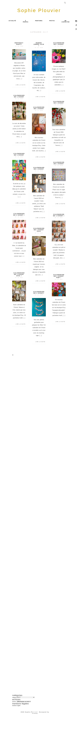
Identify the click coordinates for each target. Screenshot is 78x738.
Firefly (35, 713)
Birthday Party (19, 43)
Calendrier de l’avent (19, 96)
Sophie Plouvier (31, 712)
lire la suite (20, 84)
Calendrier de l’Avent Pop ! (58, 276)
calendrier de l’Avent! (38, 292)
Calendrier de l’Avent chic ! (19, 274)
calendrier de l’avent (19, 154)
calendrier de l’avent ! (19, 214)
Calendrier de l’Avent (58, 102)
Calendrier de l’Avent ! (58, 215)
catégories (14, 697)
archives (14, 701)
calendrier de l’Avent (58, 43)
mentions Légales (16, 705)
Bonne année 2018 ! (39, 44)
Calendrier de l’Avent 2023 (38, 230)
